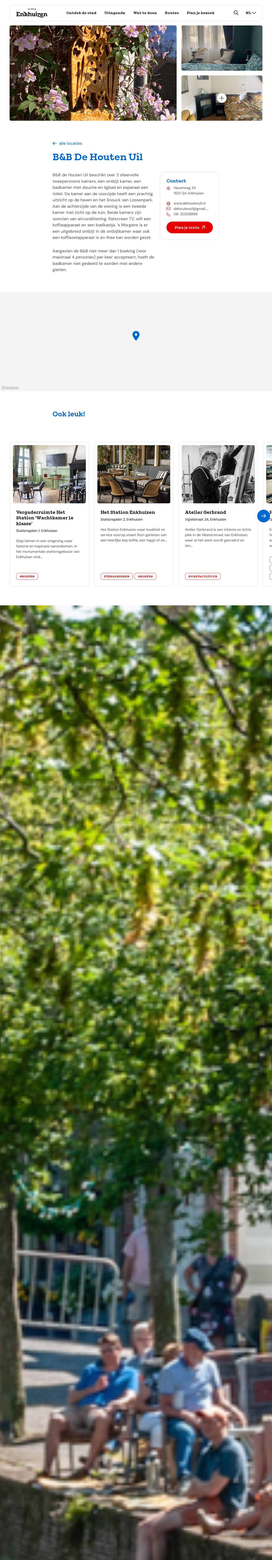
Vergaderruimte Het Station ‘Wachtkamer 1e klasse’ (44, 518)
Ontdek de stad (81, 13)
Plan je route (187, 227)
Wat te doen (145, 13)
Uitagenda (114, 13)
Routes (172, 13)
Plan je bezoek (200, 13)
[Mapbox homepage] (10, 388)
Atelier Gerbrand (205, 512)
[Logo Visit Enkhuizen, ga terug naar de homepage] (32, 13)
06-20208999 (186, 214)
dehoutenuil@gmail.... (191, 208)
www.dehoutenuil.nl (189, 203)
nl (248, 13)
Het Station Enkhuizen (128, 512)
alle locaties (70, 143)
